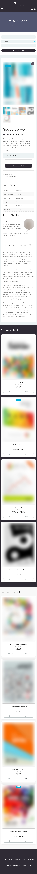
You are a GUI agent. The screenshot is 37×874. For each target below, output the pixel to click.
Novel (17, 176)
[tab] (9, 245)
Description (9, 245)
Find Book (19, 50)
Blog (10, 859)
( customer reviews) (16, 134)
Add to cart (18, 166)
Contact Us (31, 859)
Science (15, 25)
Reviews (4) (24, 245)
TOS (24, 859)
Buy (27, 391)
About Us (17, 859)
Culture (8, 176)
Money (13, 176)
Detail (11, 391)
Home (10, 25)
